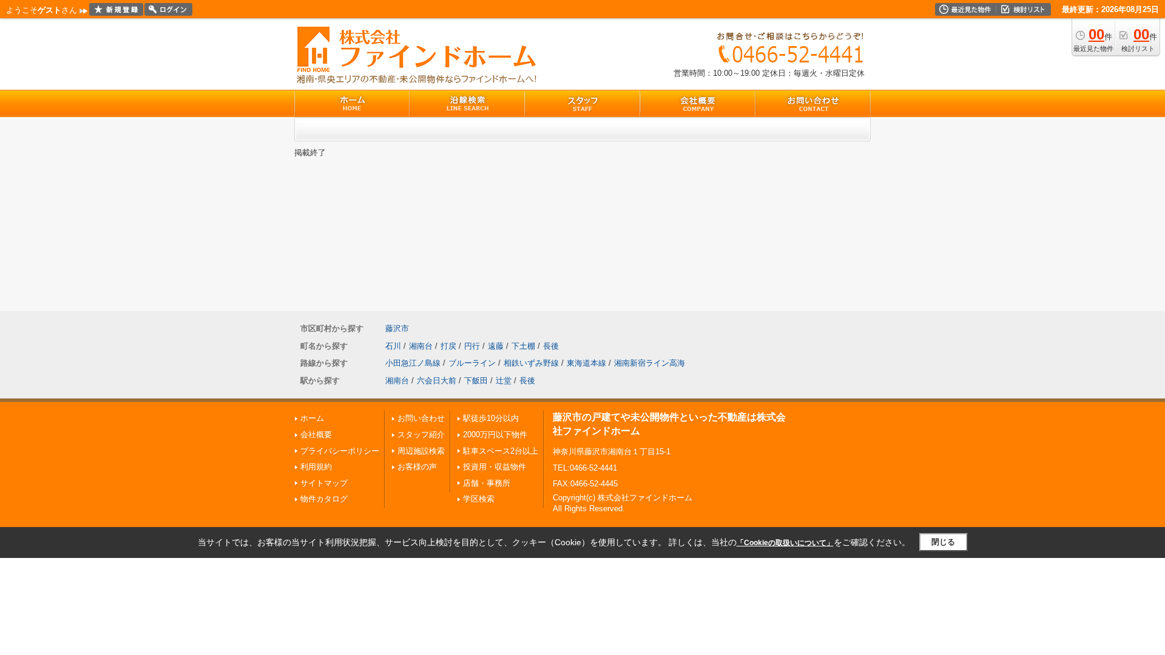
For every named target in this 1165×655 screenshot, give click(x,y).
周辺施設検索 (421, 450)
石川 (393, 346)
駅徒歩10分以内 (491, 418)
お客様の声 (417, 466)
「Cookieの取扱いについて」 (785, 543)
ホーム (312, 418)
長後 (551, 346)
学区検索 (479, 498)
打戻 (448, 346)
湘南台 (421, 346)
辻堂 (504, 380)
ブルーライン (472, 363)
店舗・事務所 (486, 483)
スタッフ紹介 (421, 434)
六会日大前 (436, 380)
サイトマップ (324, 483)
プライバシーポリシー (339, 450)
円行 (472, 346)
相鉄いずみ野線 (531, 363)
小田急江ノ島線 (413, 363)
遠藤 (496, 346)
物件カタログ (324, 498)
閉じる (943, 541)
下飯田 (476, 380)
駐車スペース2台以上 (500, 450)
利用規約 (316, 466)
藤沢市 (397, 328)
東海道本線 (586, 363)
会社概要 (316, 434)
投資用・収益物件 (494, 466)
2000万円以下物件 (495, 434)
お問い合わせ (421, 418)
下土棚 (523, 346)
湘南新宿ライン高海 (649, 363)
